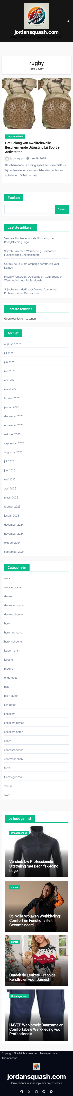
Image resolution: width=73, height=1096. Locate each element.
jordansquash (17, 158)
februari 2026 (12, 398)
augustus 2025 (13, 452)
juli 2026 (9, 353)
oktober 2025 (12, 434)
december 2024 (14, 524)
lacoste (8, 659)
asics (7, 578)
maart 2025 (11, 497)
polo (7, 686)
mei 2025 (10, 479)
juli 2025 (9, 461)
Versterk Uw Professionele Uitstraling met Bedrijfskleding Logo (33, 866)
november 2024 (14, 533)
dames (8, 596)
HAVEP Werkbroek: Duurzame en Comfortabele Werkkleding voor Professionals (36, 1029)
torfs (7, 768)
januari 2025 (11, 515)
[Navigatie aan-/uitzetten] (6, 21)
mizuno (8, 668)
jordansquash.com (37, 32)
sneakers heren (13, 732)
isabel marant (12, 650)
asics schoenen (13, 587)
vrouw (8, 786)
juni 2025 (9, 470)
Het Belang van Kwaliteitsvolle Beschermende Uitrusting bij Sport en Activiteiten (33, 147)
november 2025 (14, 425)
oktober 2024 (12, 542)
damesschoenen (14, 614)
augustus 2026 (13, 344)
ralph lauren (11, 695)
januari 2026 (11, 407)
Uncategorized (15, 136)
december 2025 (14, 416)
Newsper (45, 1053)
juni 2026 (9, 362)
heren (7, 623)
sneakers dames (14, 722)
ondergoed (11, 677)
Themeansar (9, 1058)
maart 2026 (11, 389)
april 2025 (10, 488)
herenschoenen (14, 641)
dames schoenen (14, 605)
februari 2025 (12, 506)
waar (7, 795)
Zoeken (14, 198)
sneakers (9, 713)
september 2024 (14, 551)
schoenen (10, 704)
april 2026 (10, 380)
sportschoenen (13, 759)
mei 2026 (10, 371)
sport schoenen (14, 750)
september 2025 (14, 443)
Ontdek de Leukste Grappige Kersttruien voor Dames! (32, 977)
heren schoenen (14, 632)
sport (7, 741)
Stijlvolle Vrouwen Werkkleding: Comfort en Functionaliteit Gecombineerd (35, 920)
